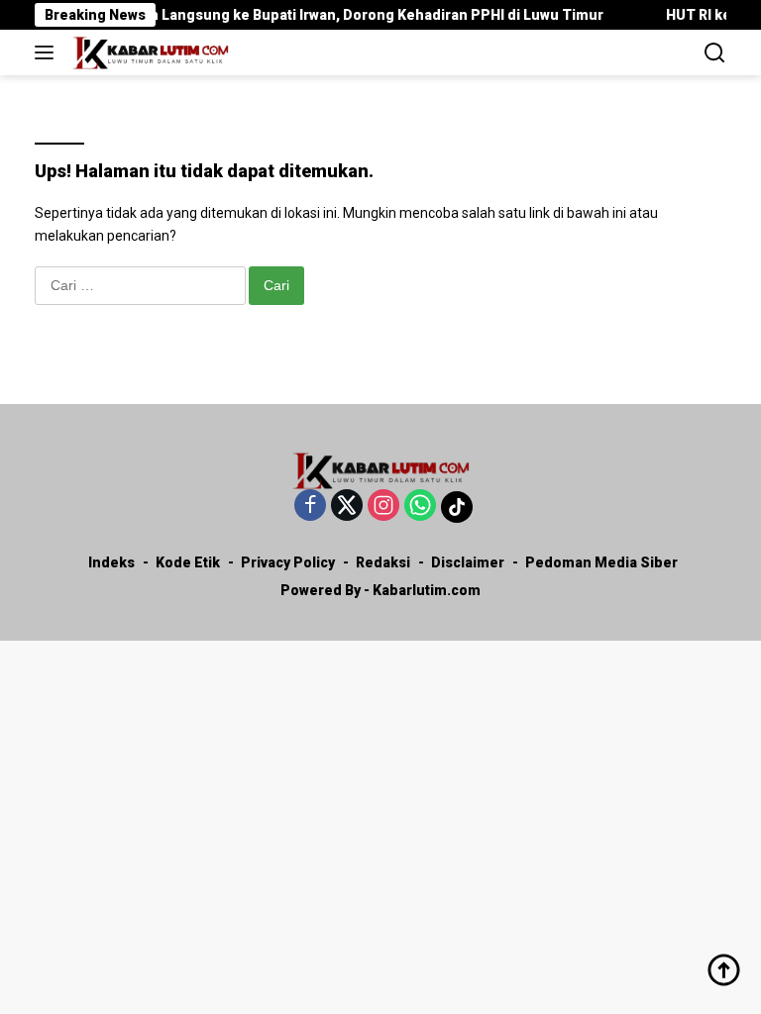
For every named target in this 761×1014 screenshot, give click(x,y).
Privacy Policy (288, 562)
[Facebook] (310, 506)
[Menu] (48, 52)
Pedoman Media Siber (601, 562)
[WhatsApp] (420, 506)
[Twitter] (347, 506)
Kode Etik (188, 562)
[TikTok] (457, 507)
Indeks (111, 562)
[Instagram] (383, 506)
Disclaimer (467, 562)
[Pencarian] (715, 53)
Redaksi (383, 562)
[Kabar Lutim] (147, 52)
